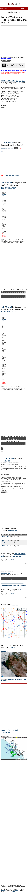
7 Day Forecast (7, 143)
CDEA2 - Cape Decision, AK (4, 542)
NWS (17, 11)
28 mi (8, 536)
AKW (19, 590)
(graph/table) (12, 560)
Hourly (16, 148)
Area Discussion (7, 458)
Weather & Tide (18, 9)
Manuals (22, 8)
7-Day (10, 11)
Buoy (20, 11)
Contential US (18, 679)
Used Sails (14, 9)
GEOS (11, 12)
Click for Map (4, 195)
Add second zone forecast (12, 175)
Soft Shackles (10, 9)
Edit (17, 81)
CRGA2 (3, 536)
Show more (4, 492)
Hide (20, 81)
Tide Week (7, 187)
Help (23, 81)
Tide (14, 11)
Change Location (6, 58)
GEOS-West (10, 679)
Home (1, 8)
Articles (5, 8)
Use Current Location (6, 60)
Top (3, 11)
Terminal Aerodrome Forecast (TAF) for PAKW (13, 585)
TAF (19, 12)
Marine (6, 11)
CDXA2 (3, 545)
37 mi (8, 540)
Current (9, 183)
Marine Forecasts (8, 81)
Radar (15, 12)
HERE (3, 890)
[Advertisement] (14, 41)
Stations (4, 534)
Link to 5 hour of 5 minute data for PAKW (12, 583)
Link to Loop (4, 651)
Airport (23, 11)
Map (9, 12)
